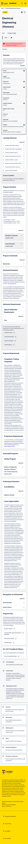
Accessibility (7, 831)
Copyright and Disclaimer (10, 816)
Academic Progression (19, 443)
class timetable (11, 283)
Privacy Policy (8, 823)
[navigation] (9, 332)
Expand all (22, 142)
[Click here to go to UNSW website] (4, 4)
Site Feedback (8, 838)
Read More (22, 66)
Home (2, 8)
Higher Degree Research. (9, 446)
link (14, 180)
